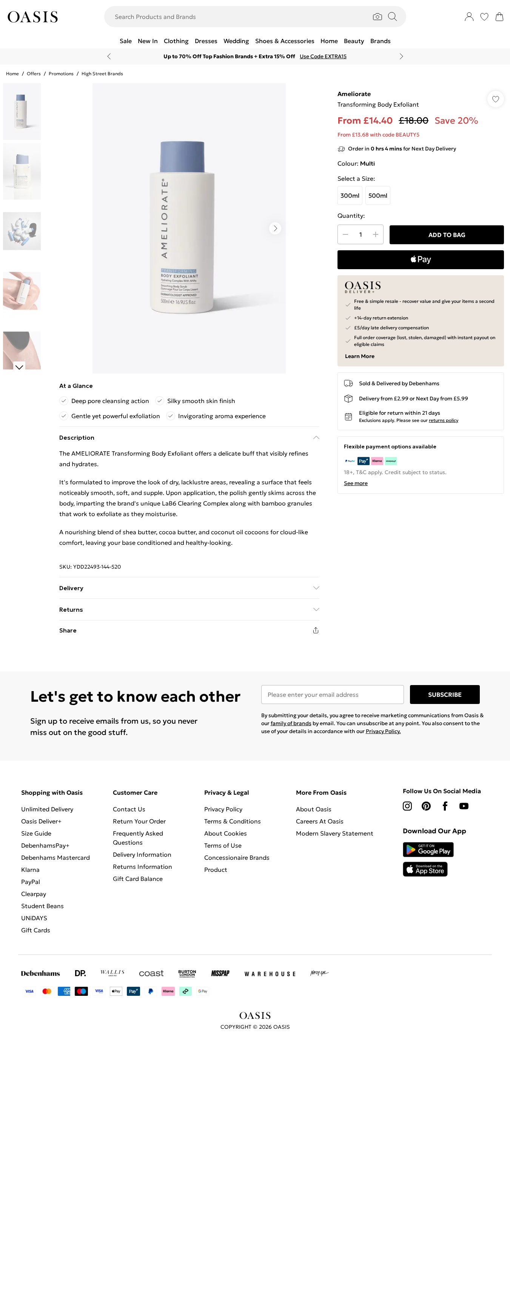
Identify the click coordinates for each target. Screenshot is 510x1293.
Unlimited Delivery (47, 809)
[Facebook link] (445, 806)
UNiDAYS (34, 918)
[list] (189, 228)
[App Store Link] (428, 859)
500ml (377, 195)
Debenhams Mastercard (55, 857)
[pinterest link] (426, 806)
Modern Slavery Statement (334, 833)
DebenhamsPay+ (45, 845)
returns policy (443, 420)
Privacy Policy (223, 809)
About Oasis (313, 809)
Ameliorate (354, 94)
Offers (34, 73)
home (12, 73)
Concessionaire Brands (237, 857)
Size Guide (36, 833)
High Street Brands (102, 73)
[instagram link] (407, 806)
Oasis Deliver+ (41, 821)
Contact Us (129, 809)
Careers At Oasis (320, 821)
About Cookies (225, 833)
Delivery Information (142, 854)
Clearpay (33, 894)
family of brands (291, 723)
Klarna (30, 869)
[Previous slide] (109, 56)
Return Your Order (139, 821)
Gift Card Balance (138, 878)
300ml (350, 195)
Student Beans (42, 906)
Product (215, 869)
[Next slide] (401, 56)
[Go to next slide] (275, 228)
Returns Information (142, 866)
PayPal (30, 881)
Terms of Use (223, 845)
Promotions (61, 73)
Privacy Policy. (383, 731)
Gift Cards (35, 930)
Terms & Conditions (232, 821)
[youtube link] (463, 806)
